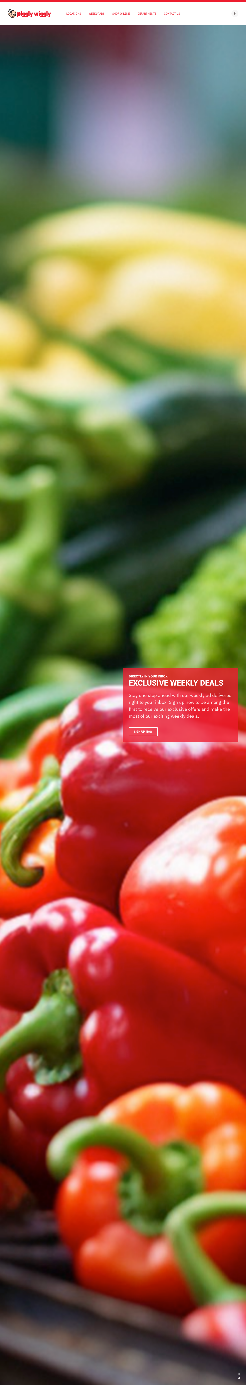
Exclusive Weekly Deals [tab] (239, 1378)
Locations (73, 13)
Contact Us (172, 13)
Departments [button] (146, 13)
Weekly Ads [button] (97, 13)
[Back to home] (29, 13)
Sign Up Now (143, 732)
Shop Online (121, 13)
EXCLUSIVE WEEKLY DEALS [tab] (239, 1374)
